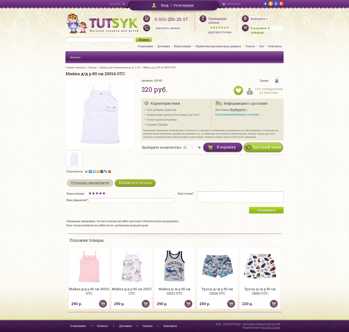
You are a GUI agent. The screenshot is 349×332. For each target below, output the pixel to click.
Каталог (102, 326)
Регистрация (184, 5)
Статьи (250, 46)
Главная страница (75, 67)
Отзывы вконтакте (90, 182)
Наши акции (182, 46)
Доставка (163, 46)
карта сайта (115, 4)
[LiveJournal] (106, 171)
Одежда (92, 67)
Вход (165, 5)
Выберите (237, 110)
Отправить (266, 210)
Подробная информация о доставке (237, 114)
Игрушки (75, 57)
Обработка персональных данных (218, 46)
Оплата (148, 326)
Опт (261, 46)
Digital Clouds (271, 327)
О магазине (145, 46)
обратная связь (233, 4)
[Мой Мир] (102, 171)
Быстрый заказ (267, 147)
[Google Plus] (109, 171)
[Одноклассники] (98, 171)
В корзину (226, 147)
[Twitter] (94, 171)
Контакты (275, 46)
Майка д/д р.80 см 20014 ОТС (159, 67)
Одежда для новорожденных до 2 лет (120, 67)
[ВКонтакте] (90, 171)
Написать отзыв (135, 182)
